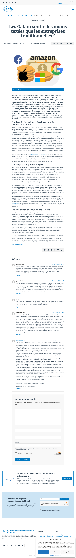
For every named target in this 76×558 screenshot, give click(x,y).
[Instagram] (6, 2)
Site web (17, 442)
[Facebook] (3, 2)
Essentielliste (19, 340)
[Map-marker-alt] (18, 2)
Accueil (10, 15)
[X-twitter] (9, 2)
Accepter (43, 552)
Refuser (55, 552)
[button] (73, 539)
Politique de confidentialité (55, 555)
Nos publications (17, 15)
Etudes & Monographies (27, 15)
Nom (16, 428)
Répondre (18, 275)
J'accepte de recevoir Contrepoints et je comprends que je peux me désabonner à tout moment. (55, 510)
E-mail (17, 435)
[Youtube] (15, 2)
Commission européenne (38, 154)
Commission (15, 203)
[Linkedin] (12, 2)
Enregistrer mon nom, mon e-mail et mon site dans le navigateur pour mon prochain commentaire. (36, 449)
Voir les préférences (67, 552)
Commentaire (19, 408)
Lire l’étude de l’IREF (17, 244)
